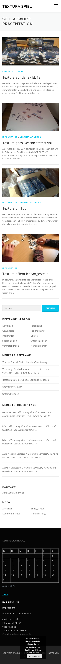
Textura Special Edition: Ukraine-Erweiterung (24, 362)
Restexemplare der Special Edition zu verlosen (25, 379)
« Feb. (5, 594)
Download (7, 325)
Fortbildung (36, 325)
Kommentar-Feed (11, 513)
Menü (55, 6)
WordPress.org (38, 513)
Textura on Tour (15, 208)
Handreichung (37, 330)
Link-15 (34, 335)
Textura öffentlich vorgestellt (25, 273)
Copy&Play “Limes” (12, 386)
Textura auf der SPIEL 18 (21, 77)
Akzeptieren (34, 656)
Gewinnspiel (8, 330)
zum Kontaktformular (13, 492)
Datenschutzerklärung (13, 540)
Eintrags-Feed (37, 508)
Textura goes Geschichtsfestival (27, 142)
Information (10, 137)
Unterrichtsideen (38, 340)
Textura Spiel (17, 6)
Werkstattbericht (38, 345)
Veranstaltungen (12, 71)
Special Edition (9, 340)
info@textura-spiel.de (20, 634)
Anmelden (7, 508)
